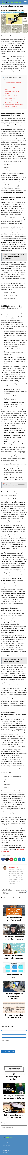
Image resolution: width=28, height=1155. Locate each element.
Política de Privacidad (6, 1147)
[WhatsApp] (15, 859)
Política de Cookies (5, 1145)
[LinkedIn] (19, 859)
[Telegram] (23, 859)
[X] (7, 859)
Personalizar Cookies (6, 1150)
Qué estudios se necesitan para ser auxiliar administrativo (7, 891)
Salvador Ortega (14, 867)
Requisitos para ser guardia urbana (21, 891)
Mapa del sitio (4, 1152)
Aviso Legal (3, 1148)
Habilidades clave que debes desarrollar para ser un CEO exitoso (13, 91)
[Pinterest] (11, 859)
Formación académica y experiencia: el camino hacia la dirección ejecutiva (13, 97)
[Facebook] (3, 859)
